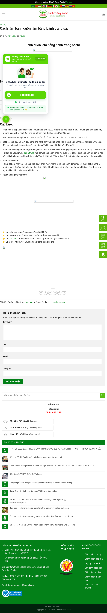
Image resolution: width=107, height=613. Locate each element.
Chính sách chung (93, 554)
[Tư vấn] (103, 236)
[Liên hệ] (103, 245)
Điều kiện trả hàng (93, 572)
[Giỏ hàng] (103, 14)
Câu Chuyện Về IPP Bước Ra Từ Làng (25, 474)
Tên (4, 344)
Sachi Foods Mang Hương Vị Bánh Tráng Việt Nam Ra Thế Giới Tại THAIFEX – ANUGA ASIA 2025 (52, 466)
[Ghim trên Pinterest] (59, 293)
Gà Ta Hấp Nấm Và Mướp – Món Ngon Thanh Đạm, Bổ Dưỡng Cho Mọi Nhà (42, 525)
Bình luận (7, 322)
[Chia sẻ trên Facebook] (46, 293)
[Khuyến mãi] (103, 227)
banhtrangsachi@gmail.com (21, 585)
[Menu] (3, 14)
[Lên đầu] (103, 254)
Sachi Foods (56, 610)
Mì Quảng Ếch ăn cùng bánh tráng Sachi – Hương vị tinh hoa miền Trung (41, 482)
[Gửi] (102, 395)
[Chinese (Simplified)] (36, 6)
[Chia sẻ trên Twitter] (50, 293)
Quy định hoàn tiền (93, 568)
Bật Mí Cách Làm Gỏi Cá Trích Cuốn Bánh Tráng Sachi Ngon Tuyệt (38, 499)
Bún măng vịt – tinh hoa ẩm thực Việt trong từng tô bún (33, 491)
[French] (46, 6)
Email (5, 356)
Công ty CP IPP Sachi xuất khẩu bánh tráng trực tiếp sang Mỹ (36, 457)
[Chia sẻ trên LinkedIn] (64, 293)
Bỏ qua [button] (69, 2)
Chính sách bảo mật (94, 559)
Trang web (7, 368)
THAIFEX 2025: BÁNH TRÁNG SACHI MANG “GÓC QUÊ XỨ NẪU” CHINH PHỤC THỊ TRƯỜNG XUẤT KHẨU (55, 449)
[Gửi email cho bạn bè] (55, 293)
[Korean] (57, 6)
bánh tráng (29, 153)
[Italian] (53, 6)
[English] (43, 6)
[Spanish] (67, 6)
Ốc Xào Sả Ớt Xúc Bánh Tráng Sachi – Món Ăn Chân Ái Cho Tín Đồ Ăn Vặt (41, 516)
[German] (50, 6)
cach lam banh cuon (56, 302)
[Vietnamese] (74, 6)
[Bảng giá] (103, 218)
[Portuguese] (60, 6)
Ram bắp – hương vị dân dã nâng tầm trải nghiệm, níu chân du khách (39, 508)
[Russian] (63, 6)
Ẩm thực (3, 25)
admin (22, 36)
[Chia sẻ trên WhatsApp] (41, 293)
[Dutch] (40, 6)
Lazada (13, 238)
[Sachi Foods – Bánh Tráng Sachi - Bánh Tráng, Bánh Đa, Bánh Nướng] (54, 14)
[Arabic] (33, 6)
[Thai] (70, 6)
